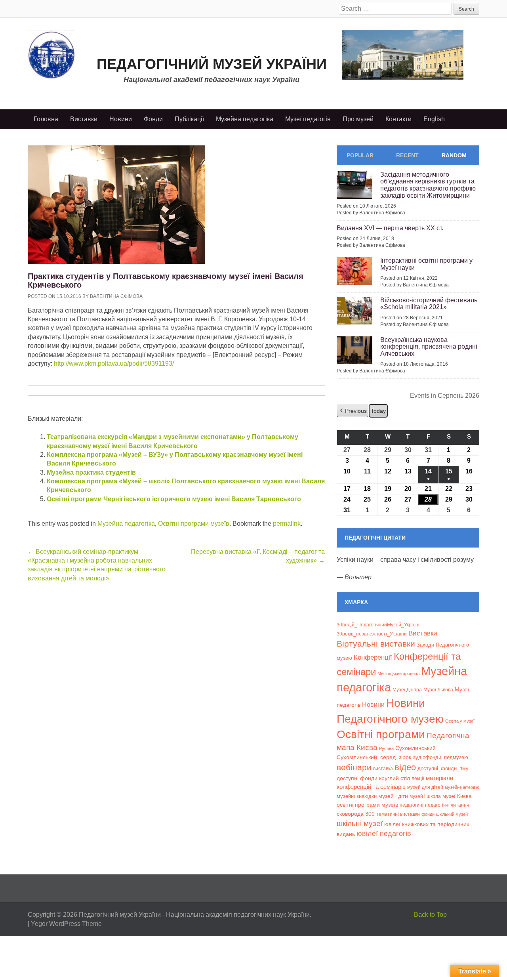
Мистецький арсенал (398, 673)
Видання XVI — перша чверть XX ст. (390, 228)
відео (405, 767)
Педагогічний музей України (212, 64)
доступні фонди (357, 778)
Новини (120, 119)
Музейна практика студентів (91, 472)
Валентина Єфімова (116, 296)
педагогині (411, 804)
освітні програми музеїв (367, 805)
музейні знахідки (357, 796)
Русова (386, 748)
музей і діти (393, 796)
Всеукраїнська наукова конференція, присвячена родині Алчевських (428, 346)
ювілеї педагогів (383, 834)
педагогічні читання (447, 805)
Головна (46, 119)
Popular (360, 155)
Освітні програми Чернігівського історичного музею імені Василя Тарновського (174, 499)
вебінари (354, 767)
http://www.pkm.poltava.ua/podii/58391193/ (114, 363)
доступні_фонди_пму (443, 768)
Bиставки (422, 633)
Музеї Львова (438, 689)
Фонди (153, 119)
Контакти (398, 119)
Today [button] (378, 411)
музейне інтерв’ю (462, 787)
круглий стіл (394, 778)
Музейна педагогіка (244, 119)
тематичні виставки (398, 814)
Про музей (358, 119)
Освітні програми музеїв (193, 523)
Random (454, 155)
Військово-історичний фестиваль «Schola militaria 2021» (428, 304)
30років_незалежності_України (372, 634)
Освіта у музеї (460, 721)
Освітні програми (381, 734)
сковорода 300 (356, 814)
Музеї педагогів (308, 119)
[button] (353, 411)
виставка (383, 768)
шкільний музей (452, 814)
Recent (407, 155)
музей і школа (425, 796)
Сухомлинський (415, 748)
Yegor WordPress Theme (66, 923)
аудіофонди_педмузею (440, 757)
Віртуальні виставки (376, 643)
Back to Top (430, 914)
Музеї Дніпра (407, 689)
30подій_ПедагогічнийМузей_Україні (378, 625)
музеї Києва (456, 796)
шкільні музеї (360, 823)
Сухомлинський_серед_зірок (374, 757)
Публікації (189, 119)
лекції (418, 778)
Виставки (83, 119)
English (434, 119)
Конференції (373, 657)
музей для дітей (425, 787)
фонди (428, 814)
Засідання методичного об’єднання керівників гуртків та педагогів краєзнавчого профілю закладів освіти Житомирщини (428, 185)
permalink (287, 523)
